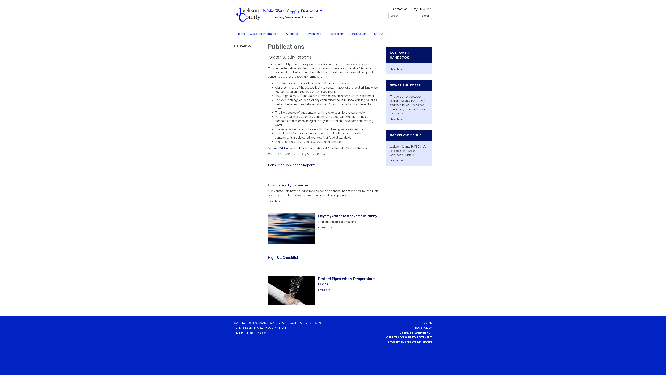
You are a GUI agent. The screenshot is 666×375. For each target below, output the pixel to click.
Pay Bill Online (422, 9)
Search (426, 15)
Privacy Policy (422, 327)
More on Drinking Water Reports (288, 148)
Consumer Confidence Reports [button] (291, 165)
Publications (242, 46)
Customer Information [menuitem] (264, 33)
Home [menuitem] (241, 33)
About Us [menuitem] (292, 33)
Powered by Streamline (404, 342)
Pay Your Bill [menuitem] (379, 33)
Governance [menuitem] (313, 33)
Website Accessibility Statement (409, 337)
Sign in (427, 342)
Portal (427, 323)
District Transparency (416, 332)
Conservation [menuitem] (357, 33)
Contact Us (400, 9)
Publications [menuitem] (336, 33)
